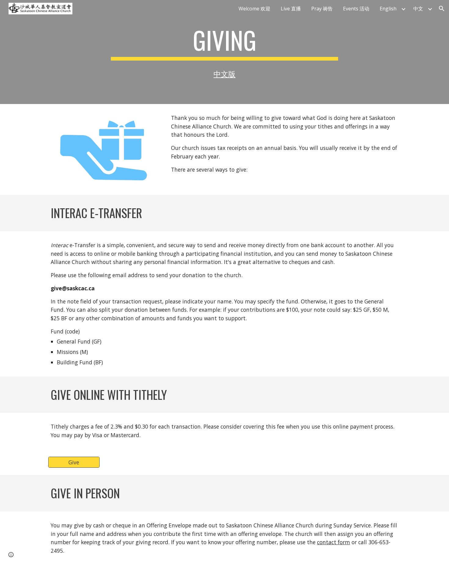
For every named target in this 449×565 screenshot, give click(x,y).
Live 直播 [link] (291, 8)
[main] (224, 43)
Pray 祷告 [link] (322, 8)
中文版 (224, 74)
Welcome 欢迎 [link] (254, 8)
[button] (441, 8)
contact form (333, 542)
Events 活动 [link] (356, 8)
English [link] (388, 8)
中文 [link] (418, 8)
